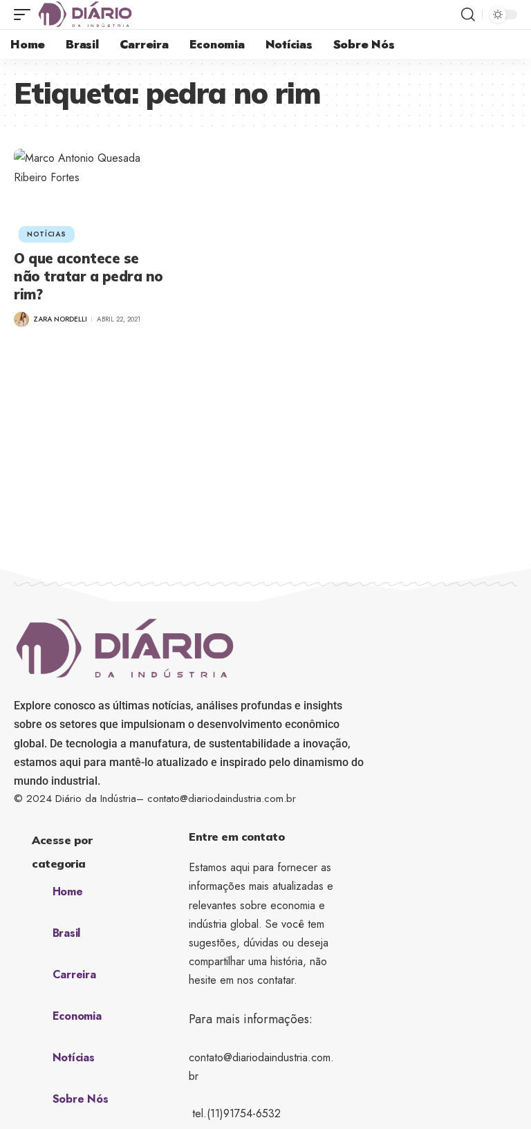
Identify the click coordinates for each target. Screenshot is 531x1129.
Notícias (46, 234)
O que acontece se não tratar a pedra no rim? (88, 276)
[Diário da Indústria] (85, 14)
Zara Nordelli (60, 319)
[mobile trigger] (25, 14)
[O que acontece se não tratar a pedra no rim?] (88, 194)
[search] (468, 14)
